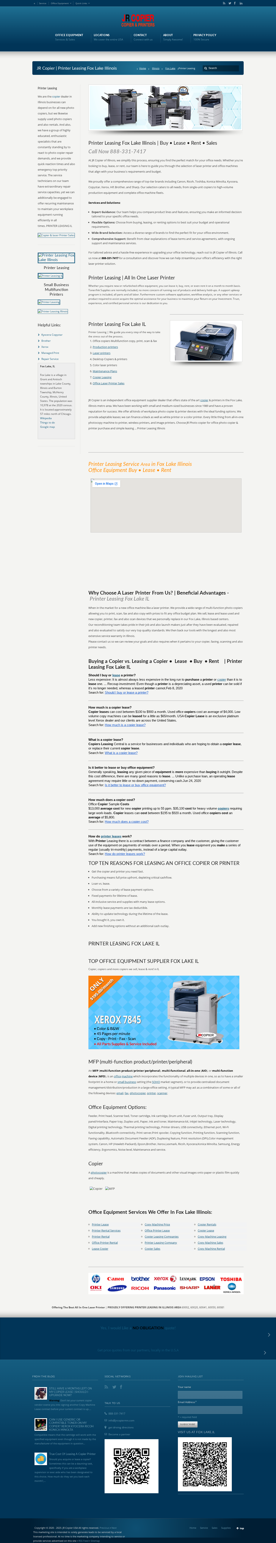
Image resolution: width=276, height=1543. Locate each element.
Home (142, 68)
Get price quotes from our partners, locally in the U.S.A (138, 1350)
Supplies (226, 1527)
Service (42, 3)
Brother (46, 341)
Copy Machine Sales (210, 1243)
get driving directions (121, 1427)
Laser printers (101, 353)
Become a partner (119, 1434)
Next (114, 1527)
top (242, 1528)
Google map (47, 427)
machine (127, 1076)
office (117, 1076)
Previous (104, 1527)
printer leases (111, 836)
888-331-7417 (116, 1413)
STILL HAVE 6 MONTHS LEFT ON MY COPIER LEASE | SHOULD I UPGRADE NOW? (70, 1392)
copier (204, 400)
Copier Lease (206, 1230)
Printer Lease (100, 1224)
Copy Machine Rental (211, 1249)
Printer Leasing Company (161, 1243)
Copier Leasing (102, 377)
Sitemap (95, 1540)
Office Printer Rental (105, 1243)
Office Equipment (60, 3)
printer (151, 1093)
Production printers (105, 347)
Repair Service (50, 359)
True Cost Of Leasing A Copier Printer (72, 1454)
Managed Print (50, 353)
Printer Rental (101, 1236)
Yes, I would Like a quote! (138, 1328)
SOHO (156, 1082)
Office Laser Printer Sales (108, 383)
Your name (184, 1387)
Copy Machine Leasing (212, 1236)
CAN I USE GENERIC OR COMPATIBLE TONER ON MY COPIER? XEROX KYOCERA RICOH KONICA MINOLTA (71, 1424)
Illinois (155, 68)
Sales (214, 1527)
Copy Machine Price (157, 1224)
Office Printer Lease (157, 1230)
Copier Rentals (207, 1224)
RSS (223, 3)
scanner (162, 1093)
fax (127, 1093)
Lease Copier (100, 1249)
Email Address (187, 1402)
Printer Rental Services (106, 1230)
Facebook (234, 3)
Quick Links (81, 3)
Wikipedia (46, 418)
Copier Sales (152, 1249)
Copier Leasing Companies (162, 1236)
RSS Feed (83, 1540)
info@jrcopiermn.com (121, 1420)
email (119, 1093)
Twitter (115, 1387)
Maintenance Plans (105, 371)
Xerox (44, 347)
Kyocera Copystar (52, 335)
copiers (223, 808)
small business (127, 1082)
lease (116, 675)
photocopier (138, 1093)
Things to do (47, 422)
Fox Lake (170, 68)
